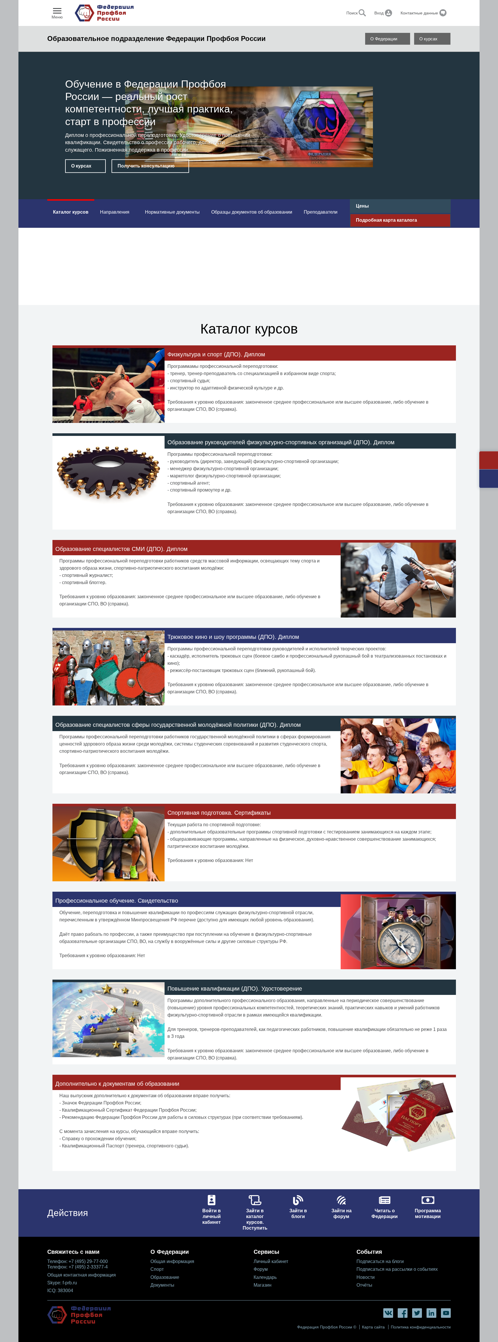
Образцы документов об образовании (251, 212)
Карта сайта (373, 1327)
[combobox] (336, 13)
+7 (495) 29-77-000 (88, 1261)
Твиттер (417, 1313)
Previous (33, 111)
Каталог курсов (70, 212)
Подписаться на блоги (380, 1261)
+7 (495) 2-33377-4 (88, 1266)
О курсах (428, 38)
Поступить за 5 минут (96, 162)
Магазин (262, 1285)
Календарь (265, 1277)
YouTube (446, 1313)
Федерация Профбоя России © (326, 1327)
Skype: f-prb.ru (62, 1282)
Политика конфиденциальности (421, 1327)
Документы (162, 1285)
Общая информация (172, 1261)
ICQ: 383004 (60, 1290)
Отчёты (364, 1285)
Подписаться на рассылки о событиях (397, 1269)
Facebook (403, 1313)
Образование (164, 1277)
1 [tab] (244, 190)
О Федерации (383, 38)
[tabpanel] (249, 127)
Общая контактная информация (81, 1275)
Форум (261, 1269)
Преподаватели (320, 212)
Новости (365, 1277)
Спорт (157, 1269)
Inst (431, 1313)
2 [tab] (253, 190)
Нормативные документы (172, 212)
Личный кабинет (271, 1261)
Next (451, 111)
